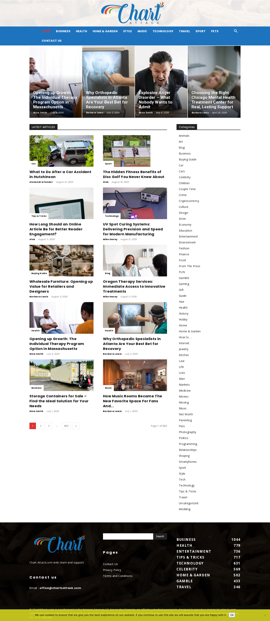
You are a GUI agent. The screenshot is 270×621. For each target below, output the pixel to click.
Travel (184, 31)
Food (182, 260)
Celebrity (185, 177)
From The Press (189, 266)
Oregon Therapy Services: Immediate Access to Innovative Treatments (134, 286)
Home (183, 325)
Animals (184, 136)
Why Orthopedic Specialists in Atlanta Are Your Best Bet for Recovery (132, 343)
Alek (106, 182)
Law (181, 361)
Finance (184, 254)
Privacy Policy (112, 570)
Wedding (184, 509)
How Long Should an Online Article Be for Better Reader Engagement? (56, 229)
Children (184, 183)
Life (181, 367)
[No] (265, 615)
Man (182, 379)
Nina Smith (40, 112)
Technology (163, 31)
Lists (182, 373)
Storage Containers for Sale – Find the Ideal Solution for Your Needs (59, 401)
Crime (183, 195)
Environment (187, 242)
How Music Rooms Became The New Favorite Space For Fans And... (132, 401)
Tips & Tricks (38, 216)
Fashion (184, 248)
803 (66, 426)
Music (142, 31)
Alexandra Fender (41, 182)
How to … (185, 337)
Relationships (188, 450)
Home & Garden (105, 31)
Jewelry (183, 349)
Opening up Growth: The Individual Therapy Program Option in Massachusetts (56, 343)
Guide (183, 296)
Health (81, 31)
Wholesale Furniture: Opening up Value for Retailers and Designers (61, 286)
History (183, 313)
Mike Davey (110, 239)
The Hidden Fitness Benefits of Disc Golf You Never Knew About (133, 174)
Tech (182, 479)
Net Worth (186, 414)
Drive (182, 219)
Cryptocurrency (189, 201)
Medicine (185, 390)
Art (181, 141)
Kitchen (184, 355)
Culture (183, 207)
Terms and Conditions (117, 576)
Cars (182, 171)
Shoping (184, 456)
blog (107, 273)
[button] (236, 31)
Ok (232, 614)
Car (33, 163)
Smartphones (188, 462)
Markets (184, 384)
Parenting (185, 420)
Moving (184, 402)
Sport (200, 31)
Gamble (184, 278)
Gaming (184, 284)
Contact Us (51, 41)
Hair (181, 301)
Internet (184, 343)
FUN (182, 272)
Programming (188, 444)
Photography (187, 432)
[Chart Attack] (135, 13)
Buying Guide (39, 273)
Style (127, 31)
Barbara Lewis (94, 112)
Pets (214, 31)
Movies (184, 396)
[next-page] (76, 426)
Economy (185, 224)
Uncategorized (188, 503)
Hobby (183, 319)
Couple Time (187, 189)
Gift (181, 290)
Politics (184, 438)
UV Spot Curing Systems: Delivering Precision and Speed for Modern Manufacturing (133, 229)
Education (185, 230)
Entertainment (188, 236)
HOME (46, 31)
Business (63, 31)
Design (183, 213)
